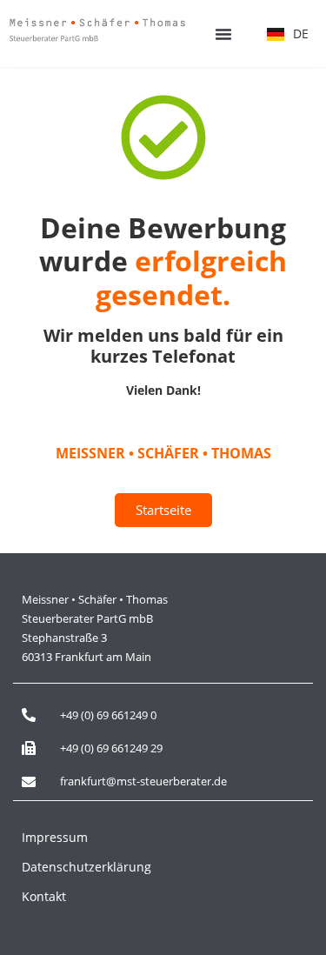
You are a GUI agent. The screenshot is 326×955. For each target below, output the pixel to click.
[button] (223, 34)
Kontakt (44, 896)
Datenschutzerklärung (86, 866)
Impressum (55, 837)
